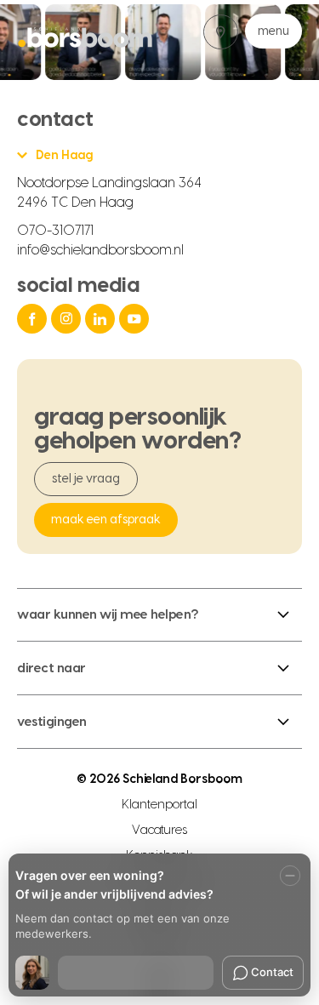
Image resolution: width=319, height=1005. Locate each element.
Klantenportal (159, 805)
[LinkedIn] (102, 319)
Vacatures (160, 831)
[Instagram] (68, 319)
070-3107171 (55, 230)
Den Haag (64, 156)
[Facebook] (34, 319)
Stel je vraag (86, 479)
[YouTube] (136, 319)
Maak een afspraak (106, 520)
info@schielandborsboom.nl (100, 250)
